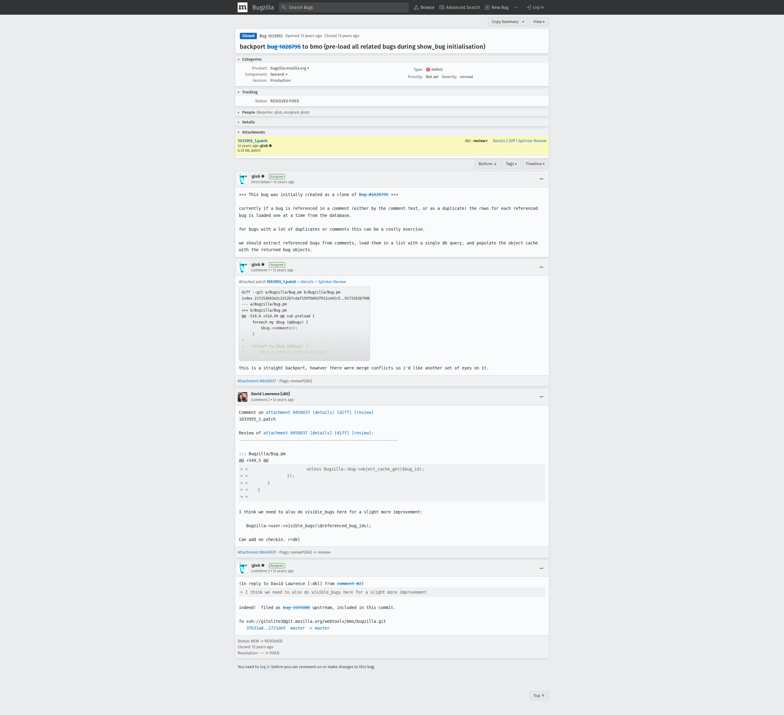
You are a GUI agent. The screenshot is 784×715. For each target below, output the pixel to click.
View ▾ (539, 21)
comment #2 (349, 583)
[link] (304, 324)
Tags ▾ (511, 163)
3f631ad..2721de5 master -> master (288, 628)
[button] (534, 7)
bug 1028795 (284, 46)
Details (499, 140)
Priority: (415, 76)
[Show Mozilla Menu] (242, 7)
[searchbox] (344, 7)
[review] (364, 412)
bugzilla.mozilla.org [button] (289, 68)
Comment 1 (260, 270)
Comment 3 (260, 571)
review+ (480, 140)
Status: (261, 101)
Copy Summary (505, 21)
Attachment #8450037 (257, 381)
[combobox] (344, 7)
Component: (256, 74)
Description (260, 182)
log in (265, 666)
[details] (323, 412)
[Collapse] (541, 179)
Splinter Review (532, 140)
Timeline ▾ (535, 163)
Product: (259, 68)
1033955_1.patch (252, 140)
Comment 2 (260, 400)
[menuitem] (424, 7)
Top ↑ (539, 695)
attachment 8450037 (288, 412)
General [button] (279, 74)
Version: (260, 80)
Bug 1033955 (271, 36)
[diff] (344, 412)
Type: (418, 69)
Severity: (449, 76)
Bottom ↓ (488, 163)
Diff (512, 140)
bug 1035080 (296, 607)
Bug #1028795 (373, 194)
